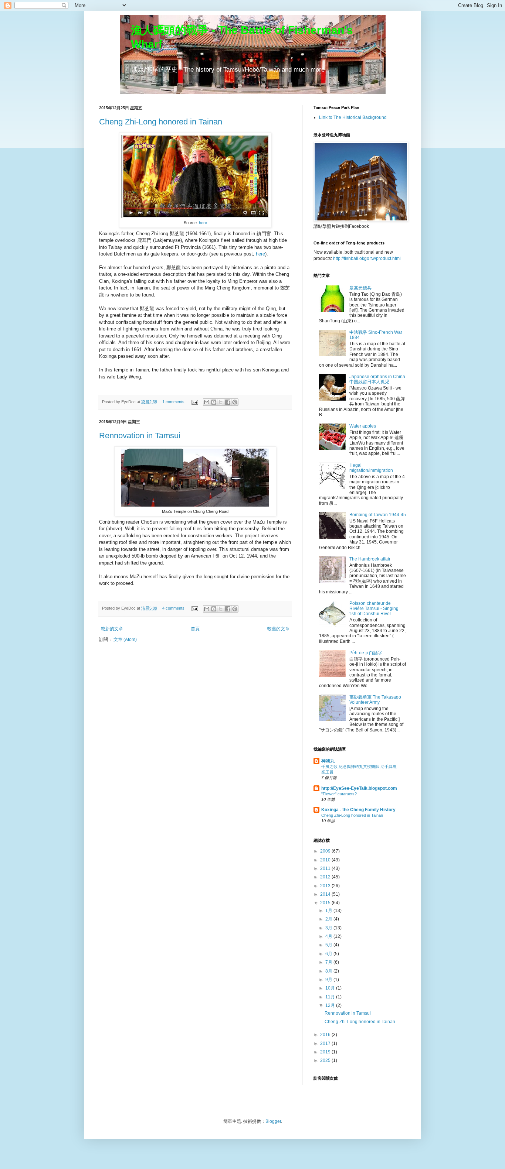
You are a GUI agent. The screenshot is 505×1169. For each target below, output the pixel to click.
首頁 (195, 628)
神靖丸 (328, 761)
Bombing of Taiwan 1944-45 (377, 514)
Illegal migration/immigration (371, 468)
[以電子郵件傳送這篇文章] (206, 402)
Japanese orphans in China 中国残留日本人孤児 (377, 379)
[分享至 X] (220, 402)
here (203, 222)
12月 (330, 1005)
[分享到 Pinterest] (234, 402)
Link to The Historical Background (353, 117)
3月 (329, 927)
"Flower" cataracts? (339, 794)
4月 (329, 936)
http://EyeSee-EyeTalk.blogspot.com (359, 788)
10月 (330, 988)
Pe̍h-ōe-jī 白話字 (365, 652)
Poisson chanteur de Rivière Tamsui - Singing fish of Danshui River (374, 609)
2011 (326, 868)
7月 (329, 962)
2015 (326, 902)
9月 (329, 979)
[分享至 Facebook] (227, 402)
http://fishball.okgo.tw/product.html (367, 258)
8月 (329, 971)
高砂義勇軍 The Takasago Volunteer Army (375, 700)
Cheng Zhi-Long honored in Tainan (160, 121)
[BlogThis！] (213, 402)
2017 (326, 1043)
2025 (326, 1060)
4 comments (173, 608)
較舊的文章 (278, 628)
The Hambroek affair (369, 559)
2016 (326, 1034)
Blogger (273, 1121)
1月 (329, 910)
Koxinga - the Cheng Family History (358, 809)
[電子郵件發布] (194, 402)
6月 (329, 953)
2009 (326, 851)
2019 (326, 1052)
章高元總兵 (360, 288)
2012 (326, 877)
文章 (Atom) (125, 639)
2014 (326, 894)
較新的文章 (112, 628)
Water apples (362, 426)
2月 (329, 919)
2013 (326, 885)
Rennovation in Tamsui (139, 435)
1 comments (173, 402)
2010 (326, 860)
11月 (330, 997)
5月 (329, 944)
